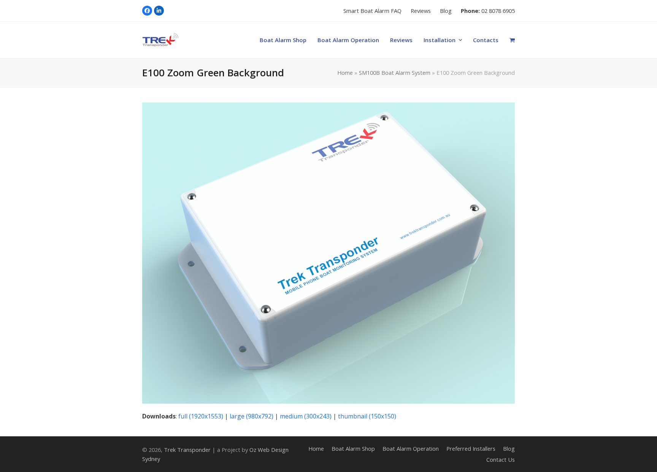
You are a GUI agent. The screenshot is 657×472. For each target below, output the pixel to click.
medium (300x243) (306, 416)
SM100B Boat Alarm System (394, 72)
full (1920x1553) (200, 416)
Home (345, 72)
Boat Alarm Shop (353, 448)
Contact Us (500, 459)
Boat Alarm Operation (410, 448)
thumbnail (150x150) (367, 416)
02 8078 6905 (498, 10)
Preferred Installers (470, 448)
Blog (509, 448)
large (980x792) (251, 416)
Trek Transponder (187, 449)
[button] (512, 39)
